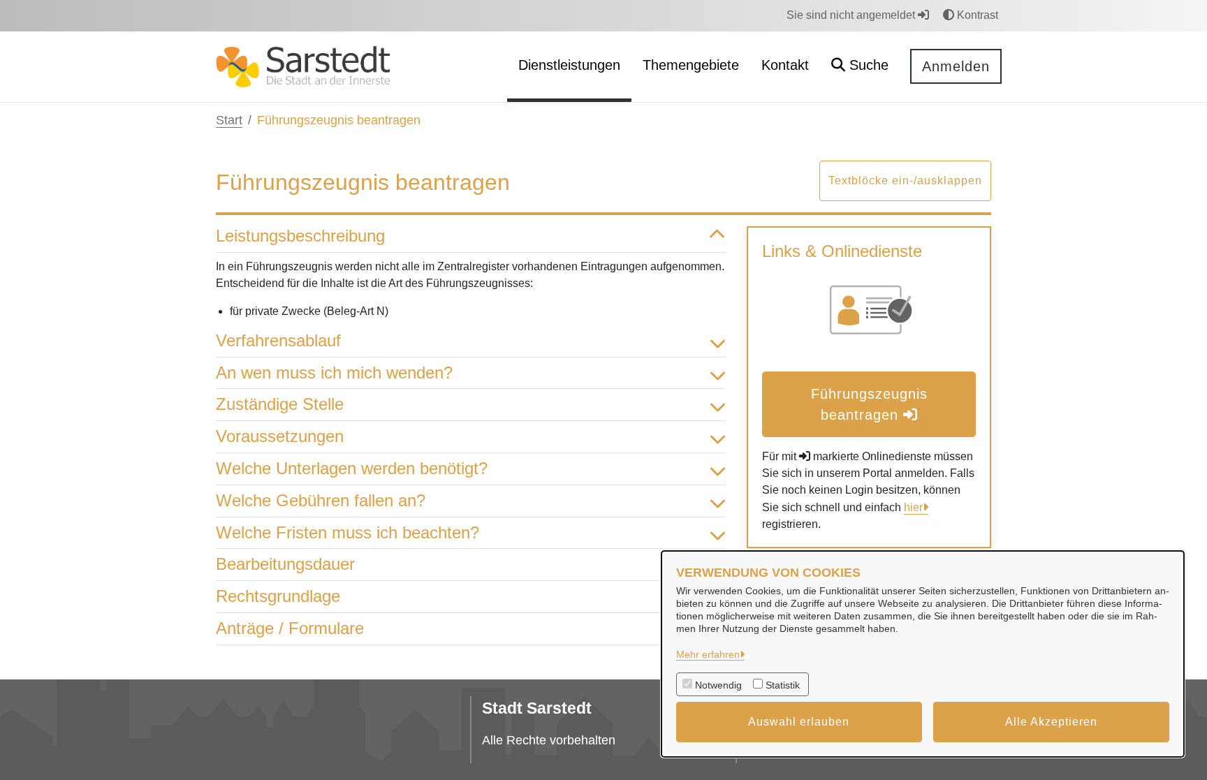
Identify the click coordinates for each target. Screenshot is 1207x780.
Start (229, 120)
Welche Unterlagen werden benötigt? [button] (352, 468)
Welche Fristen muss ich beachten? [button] (347, 532)
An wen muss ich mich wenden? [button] (334, 372)
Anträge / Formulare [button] (290, 628)
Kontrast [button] (976, 15)
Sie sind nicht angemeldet (852, 15)
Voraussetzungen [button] (280, 436)
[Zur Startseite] (303, 66)
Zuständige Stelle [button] (280, 404)
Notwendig (718, 685)
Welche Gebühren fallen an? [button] (320, 500)
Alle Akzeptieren (1051, 722)
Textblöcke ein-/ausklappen (905, 180)
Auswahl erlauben (798, 722)
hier (913, 507)
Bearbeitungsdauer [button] (285, 563)
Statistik (783, 685)
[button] (860, 66)
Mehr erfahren (708, 654)
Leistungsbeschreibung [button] (300, 235)
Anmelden (956, 66)
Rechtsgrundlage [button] (278, 596)
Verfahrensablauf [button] (278, 340)
